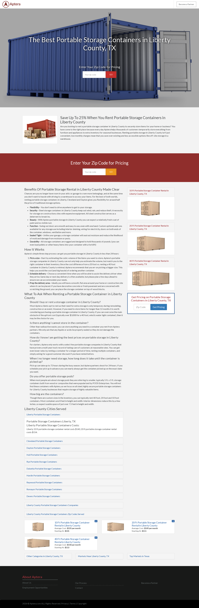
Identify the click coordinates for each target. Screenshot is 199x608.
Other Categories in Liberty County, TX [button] (45, 556)
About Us (26, 582)
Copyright (82, 603)
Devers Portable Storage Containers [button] (43, 496)
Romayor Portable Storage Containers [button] (44, 489)
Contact (79, 587)
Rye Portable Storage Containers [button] (42, 461)
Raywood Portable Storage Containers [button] (44, 482)
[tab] (74, 414)
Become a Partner (186, 4)
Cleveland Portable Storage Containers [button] (45, 441)
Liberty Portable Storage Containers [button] (43, 414)
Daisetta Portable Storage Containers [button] (44, 468)
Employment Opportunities (35, 587)
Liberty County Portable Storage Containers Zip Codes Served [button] (55, 514)
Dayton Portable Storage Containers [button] (43, 448)
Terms (73, 603)
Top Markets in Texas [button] (139, 556)
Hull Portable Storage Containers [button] (42, 454)
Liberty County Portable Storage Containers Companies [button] (52, 505)
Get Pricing (159, 307)
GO (111, 74)
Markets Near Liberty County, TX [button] (93, 556)
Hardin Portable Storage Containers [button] (43, 475)
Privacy (64, 603)
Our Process (81, 583)
